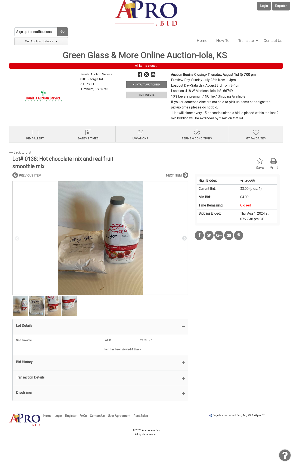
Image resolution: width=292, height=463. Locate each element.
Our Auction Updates (39, 41)
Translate (246, 40)
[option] (100, 238)
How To (222, 40)
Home (202, 40)
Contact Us (273, 40)
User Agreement (119, 415)
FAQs (83, 415)
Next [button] (184, 238)
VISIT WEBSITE (146, 94)
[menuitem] (202, 40)
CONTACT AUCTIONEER (146, 84)
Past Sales (141, 415)
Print (274, 167)
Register (281, 6)
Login (264, 6)
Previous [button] (17, 238)
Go (62, 31)
